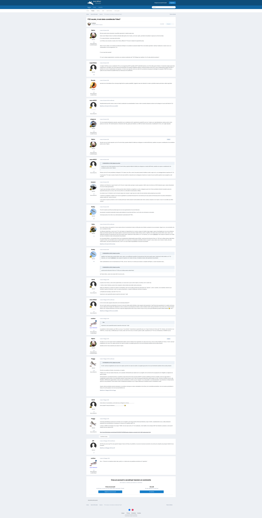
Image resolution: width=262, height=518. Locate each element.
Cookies (139, 513)
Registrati (172, 2)
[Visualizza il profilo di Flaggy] (93, 364)
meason (93, 182)
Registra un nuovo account (110, 491)
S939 (93, 279)
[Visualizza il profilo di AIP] (93, 446)
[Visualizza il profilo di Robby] (93, 212)
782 (94, 42)
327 (94, 92)
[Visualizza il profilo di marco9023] (93, 105)
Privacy (128, 513)
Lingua (123, 513)
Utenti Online (109, 10)
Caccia (100, 24)
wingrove (93, 119)
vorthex (93, 318)
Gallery (98, 10)
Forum (92, 10)
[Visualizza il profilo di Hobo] (93, 229)
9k (93, 330)
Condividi (162, 23)
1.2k (94, 131)
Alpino (94, 23)
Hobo (93, 224)
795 (94, 74)
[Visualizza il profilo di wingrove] (93, 124)
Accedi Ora (151, 491)
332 (94, 218)
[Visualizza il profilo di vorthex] (93, 323)
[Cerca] (174, 7)
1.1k (94, 236)
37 (93, 452)
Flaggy (93, 359)
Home (88, 10)
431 (94, 112)
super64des (93, 63)
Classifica (100, 7)
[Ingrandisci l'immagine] (169, 308)
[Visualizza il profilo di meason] (93, 187)
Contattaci (133, 513)
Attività (94, 7)
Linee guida (116, 10)
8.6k (94, 370)
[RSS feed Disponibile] (174, 505)
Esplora (89, 7)
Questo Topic (168, 7)
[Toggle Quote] (101, 163)
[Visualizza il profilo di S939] (93, 284)
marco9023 (93, 100)
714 (94, 194)
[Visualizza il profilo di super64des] (93, 68)
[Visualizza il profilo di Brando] (93, 85)
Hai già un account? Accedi (161, 2)
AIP (93, 441)
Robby (93, 207)
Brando (93, 80)
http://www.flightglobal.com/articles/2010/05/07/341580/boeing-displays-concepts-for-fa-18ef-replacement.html (125, 432)
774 (94, 291)
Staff (103, 10)
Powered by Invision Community (131, 515)
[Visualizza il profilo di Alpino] (89, 23)
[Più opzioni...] (173, 30)
